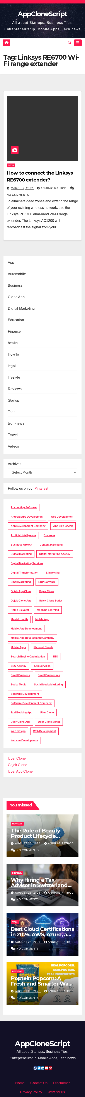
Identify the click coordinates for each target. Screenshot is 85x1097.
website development (24, 740)
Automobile (17, 274)
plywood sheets (43, 647)
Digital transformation (24, 572)
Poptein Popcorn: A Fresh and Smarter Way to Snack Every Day (41, 983)
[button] (69, 42)
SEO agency (18, 665)
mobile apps (18, 647)
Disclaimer (61, 1083)
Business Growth (21, 544)
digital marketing (21, 554)
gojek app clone (21, 591)
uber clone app (20, 721)
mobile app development (26, 628)
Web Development (44, 731)
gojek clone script (50, 600)
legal (12, 366)
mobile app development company (32, 637)
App (11, 262)
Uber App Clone (20, 771)
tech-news (16, 423)
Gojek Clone (46, 591)
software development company (31, 703)
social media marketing (48, 684)
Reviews (15, 389)
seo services (42, 665)
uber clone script (49, 721)
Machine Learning (48, 609)
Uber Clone (17, 758)
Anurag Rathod (54, 188)
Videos (13, 446)
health (13, 343)
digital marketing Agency (54, 554)
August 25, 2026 (28, 941)
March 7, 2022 (22, 188)
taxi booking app (21, 712)
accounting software (24, 507)
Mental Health (19, 619)
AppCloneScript (42, 14)
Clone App (16, 297)
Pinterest (41, 488)
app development (62, 516)
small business (20, 675)
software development (25, 693)
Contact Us (39, 1083)
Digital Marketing (21, 308)
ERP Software (47, 582)
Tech (11, 165)
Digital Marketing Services (27, 563)
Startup (13, 400)
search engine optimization (28, 656)
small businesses (49, 675)
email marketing (21, 582)
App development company (28, 526)
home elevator (20, 609)
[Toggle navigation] (78, 42)
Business (15, 285)
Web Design (18, 731)
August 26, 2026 (28, 843)
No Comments (18, 194)
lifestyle (14, 377)
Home (20, 1083)
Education (16, 320)
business (49, 535)
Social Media (18, 684)
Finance (14, 331)
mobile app (42, 619)
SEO (55, 656)
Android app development (27, 516)
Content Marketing (51, 544)
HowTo (13, 354)
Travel (13, 435)
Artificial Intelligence (23, 535)
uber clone (47, 712)
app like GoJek (63, 526)
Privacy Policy (31, 1092)
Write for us (56, 1092)
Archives (14, 464)
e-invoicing (53, 572)
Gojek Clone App (21, 600)
